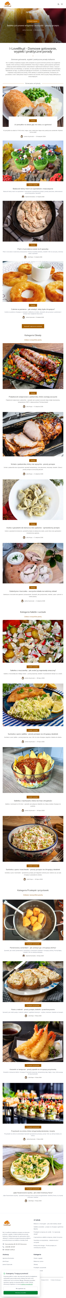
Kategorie (37, 1254)
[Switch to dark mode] (58, 4)
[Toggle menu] (62, 4)
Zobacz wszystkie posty (33, 340)
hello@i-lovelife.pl (10, 1249)
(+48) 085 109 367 (10, 1247)
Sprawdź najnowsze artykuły (33, 326)
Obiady (33, 120)
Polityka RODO (45, 1280)
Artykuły (37, 1220)
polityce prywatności (27, 1284)
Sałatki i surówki (33, 667)
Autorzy (6, 1254)
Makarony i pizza (38, 1261)
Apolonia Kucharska (8, 1258)
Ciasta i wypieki (33, 21)
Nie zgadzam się (20, 1288)
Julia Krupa (6, 1261)
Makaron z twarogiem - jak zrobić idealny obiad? (47, 1223)
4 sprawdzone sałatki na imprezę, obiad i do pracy (48, 1237)
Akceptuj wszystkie (20, 1293)
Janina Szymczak (7, 1264)
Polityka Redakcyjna (56, 1280)
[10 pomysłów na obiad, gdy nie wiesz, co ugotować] (33, 106)
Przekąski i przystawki (33, 944)
